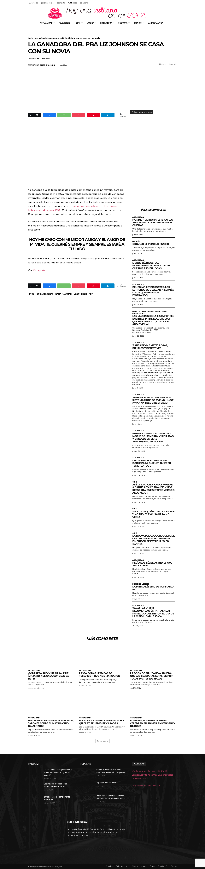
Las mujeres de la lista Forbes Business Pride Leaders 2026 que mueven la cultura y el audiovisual (153, 320)
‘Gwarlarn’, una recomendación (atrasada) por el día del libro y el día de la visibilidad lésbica (153, 612)
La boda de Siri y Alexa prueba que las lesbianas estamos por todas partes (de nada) (151, 676)
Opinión (136, 241)
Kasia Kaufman (63, 294)
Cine (134, 482)
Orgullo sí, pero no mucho (150, 244)
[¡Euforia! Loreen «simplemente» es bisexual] (35, 800)
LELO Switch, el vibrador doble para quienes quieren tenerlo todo (151, 463)
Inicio (30, 38)
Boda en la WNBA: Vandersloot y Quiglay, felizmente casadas (101, 722)
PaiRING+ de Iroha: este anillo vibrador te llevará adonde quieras (152, 222)
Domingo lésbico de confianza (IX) (153, 588)
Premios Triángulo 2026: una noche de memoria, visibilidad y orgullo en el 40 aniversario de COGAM (153, 437)
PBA (91, 294)
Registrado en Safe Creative (146, 785)
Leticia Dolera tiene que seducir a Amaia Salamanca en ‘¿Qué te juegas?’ (58, 772)
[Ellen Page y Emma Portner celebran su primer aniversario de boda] (153, 703)
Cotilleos (46, 58)
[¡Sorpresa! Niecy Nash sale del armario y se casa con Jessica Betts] (51, 656)
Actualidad (40, 38)
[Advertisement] (102, 89)
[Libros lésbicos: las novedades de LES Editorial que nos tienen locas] (86, 799)
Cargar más (101, 741)
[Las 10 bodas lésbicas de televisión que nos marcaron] (102, 656)
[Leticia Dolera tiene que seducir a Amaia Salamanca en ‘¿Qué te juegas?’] (35, 773)
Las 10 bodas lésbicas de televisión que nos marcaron (99, 674)
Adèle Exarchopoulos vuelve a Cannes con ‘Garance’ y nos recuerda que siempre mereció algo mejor (153, 488)
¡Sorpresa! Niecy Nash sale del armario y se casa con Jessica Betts (49, 676)
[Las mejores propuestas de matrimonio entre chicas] (35, 787)
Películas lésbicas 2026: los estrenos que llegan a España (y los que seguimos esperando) (153, 291)
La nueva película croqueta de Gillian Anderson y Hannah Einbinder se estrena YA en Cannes (153, 539)
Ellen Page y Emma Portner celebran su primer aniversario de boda (152, 723)
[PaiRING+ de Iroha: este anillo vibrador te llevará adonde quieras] (86, 773)
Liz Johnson (80, 294)
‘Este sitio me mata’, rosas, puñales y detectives (150, 346)
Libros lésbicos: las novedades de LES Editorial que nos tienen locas (151, 265)
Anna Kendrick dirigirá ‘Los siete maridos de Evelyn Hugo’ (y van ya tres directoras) (152, 400)
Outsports (39, 270)
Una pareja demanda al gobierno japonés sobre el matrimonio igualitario (51, 723)
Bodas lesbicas (45, 294)
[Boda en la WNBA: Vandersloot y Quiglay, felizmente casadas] (102, 703)
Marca (63, 65)
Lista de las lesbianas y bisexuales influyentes (149, 312)
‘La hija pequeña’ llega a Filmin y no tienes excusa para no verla (153, 514)
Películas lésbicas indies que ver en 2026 (152, 564)
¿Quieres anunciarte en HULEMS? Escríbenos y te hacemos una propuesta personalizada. (152, 775)
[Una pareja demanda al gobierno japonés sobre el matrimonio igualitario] (51, 703)
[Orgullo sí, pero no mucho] (86, 786)
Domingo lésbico (140, 584)
